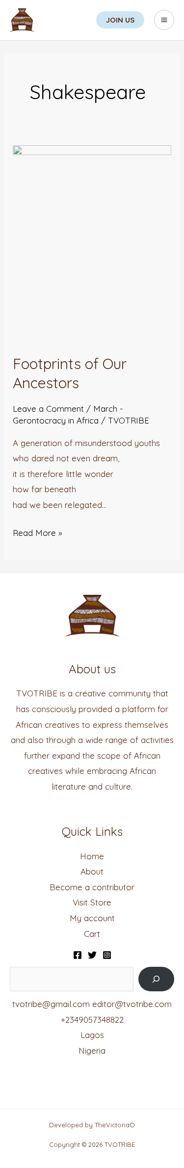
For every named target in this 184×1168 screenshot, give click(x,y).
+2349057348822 (92, 1019)
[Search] (156, 979)
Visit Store (92, 902)
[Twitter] (92, 955)
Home (92, 856)
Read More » (37, 531)
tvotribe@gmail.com (51, 1004)
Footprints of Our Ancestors (70, 373)
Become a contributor (92, 887)
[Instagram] (107, 955)
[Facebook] (77, 955)
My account (92, 918)
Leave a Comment (48, 408)
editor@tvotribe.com (132, 1004)
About (92, 871)
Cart (92, 934)
